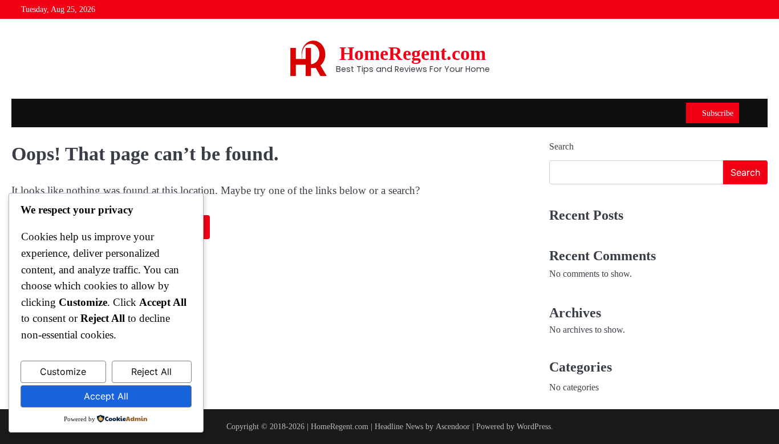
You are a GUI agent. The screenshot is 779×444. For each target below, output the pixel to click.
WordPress (534, 426)
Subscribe (717, 113)
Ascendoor (453, 426)
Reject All (151, 371)
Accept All (106, 396)
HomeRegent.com (412, 53)
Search (561, 146)
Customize (63, 371)
